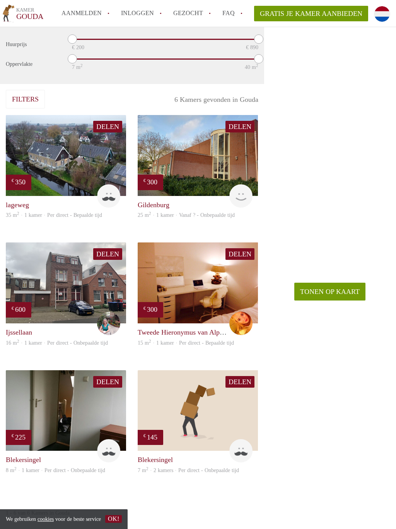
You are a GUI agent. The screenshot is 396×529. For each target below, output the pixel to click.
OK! (113, 518)
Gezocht (188, 13)
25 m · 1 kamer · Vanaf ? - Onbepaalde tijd (186, 215)
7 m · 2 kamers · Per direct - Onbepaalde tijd (188, 470)
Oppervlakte (19, 64)
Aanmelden (81, 13)
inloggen (137, 13)
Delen (107, 127)
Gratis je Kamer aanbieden (311, 13)
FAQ (228, 13)
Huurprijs (16, 44)
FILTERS (25, 99)
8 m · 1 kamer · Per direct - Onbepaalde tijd (55, 470)
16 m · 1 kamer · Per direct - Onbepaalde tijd (57, 343)
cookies (46, 519)
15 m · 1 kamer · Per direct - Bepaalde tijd (186, 343)
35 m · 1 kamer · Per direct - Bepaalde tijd (54, 215)
